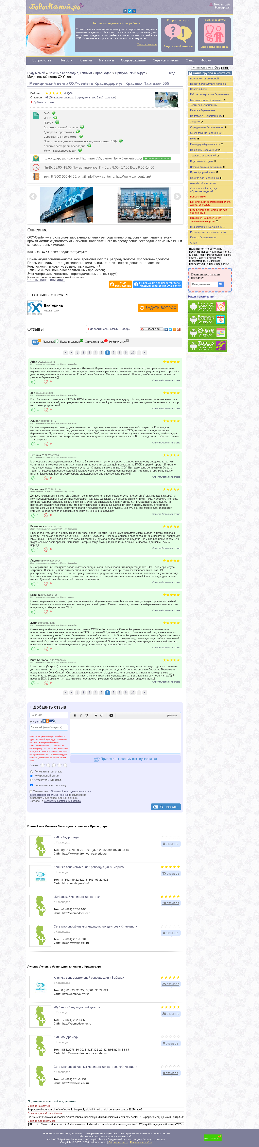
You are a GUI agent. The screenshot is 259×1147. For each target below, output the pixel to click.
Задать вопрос (160, 308)
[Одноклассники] (175, 329)
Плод (193, 138)
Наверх (125, 328)
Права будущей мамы (203, 172)
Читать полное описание (46, 280)
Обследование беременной (206, 133)
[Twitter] (130, 11)
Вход (171, 73)
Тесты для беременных (203, 105)
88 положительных (61, 97)
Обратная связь (118, 1142)
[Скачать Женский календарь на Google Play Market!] (210, 333)
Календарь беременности (205, 144)
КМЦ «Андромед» (66, 837)
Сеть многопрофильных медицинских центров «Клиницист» (95, 926)
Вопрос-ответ (42, 60)
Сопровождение (133, 60)
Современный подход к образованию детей (203, 190)
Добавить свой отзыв (104, 328)
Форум (206, 60)
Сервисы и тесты (166, 60)
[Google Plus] (179, 329)
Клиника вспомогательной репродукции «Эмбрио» (89, 867)
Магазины (106, 60)
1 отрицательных (84, 97)
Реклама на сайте (141, 1142)
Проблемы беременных (204, 150)
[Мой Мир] (134, 11)
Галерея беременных (202, 110)
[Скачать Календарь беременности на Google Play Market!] (210, 319)
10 (132, 352)
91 (46, 97)
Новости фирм (198, 89)
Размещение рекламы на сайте (208, 232)
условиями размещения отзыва (62, 801)
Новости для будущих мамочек (208, 83)
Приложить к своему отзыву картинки (128, 759)
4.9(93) (68, 93)
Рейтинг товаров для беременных (209, 94)
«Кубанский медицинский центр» (77, 896)
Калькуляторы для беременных (206, 100)
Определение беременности (207, 127)
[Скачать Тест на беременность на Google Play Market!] (210, 346)
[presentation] (35, 342)
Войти (38, 721)
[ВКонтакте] (125, 11)
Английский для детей (203, 183)
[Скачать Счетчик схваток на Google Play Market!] (210, 306)
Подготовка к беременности (206, 116)
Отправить (169, 807)
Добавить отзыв (44, 102)
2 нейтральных (106, 97)
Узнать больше (147, 44)
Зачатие (195, 121)
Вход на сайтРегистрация (222, 6)
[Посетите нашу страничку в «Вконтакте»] (209, 74)
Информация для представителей (160, 284)
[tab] (35, 342)
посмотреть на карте (158, 158)
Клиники (86, 60)
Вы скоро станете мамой (204, 78)
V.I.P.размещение (123, 284)
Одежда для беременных (205, 178)
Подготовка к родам (201, 161)
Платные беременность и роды (206, 167)
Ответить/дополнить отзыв (166, 380)
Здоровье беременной (203, 155)
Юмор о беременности (203, 237)
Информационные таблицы (206, 227)
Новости (66, 60)
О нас (190, 60)
